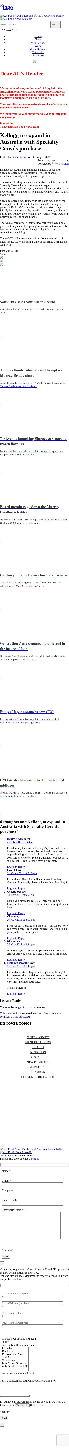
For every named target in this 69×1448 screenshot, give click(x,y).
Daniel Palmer (20, 157)
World (38, 45)
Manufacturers (38, 1042)
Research (38, 1057)
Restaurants (38, 1072)
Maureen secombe (18, 962)
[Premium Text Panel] (15, 1354)
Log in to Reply (16, 866)
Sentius (35, 1158)
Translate (64, 163)
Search (55, 24)
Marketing (38, 1067)
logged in (20, 1007)
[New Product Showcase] (15, 1363)
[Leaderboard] (15, 1348)
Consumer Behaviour (38, 1077)
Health (38, 1047)
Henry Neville (15, 838)
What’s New (38, 42)
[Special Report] (15, 1360)
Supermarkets (38, 1037)
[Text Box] (15, 1357)
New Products (38, 1062)
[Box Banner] (15, 1351)
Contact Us (38, 52)
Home (38, 36)
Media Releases (38, 49)
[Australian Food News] (6, 7)
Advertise (38, 55)
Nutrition (38, 1052)
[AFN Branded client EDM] (15, 1366)
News (38, 39)
